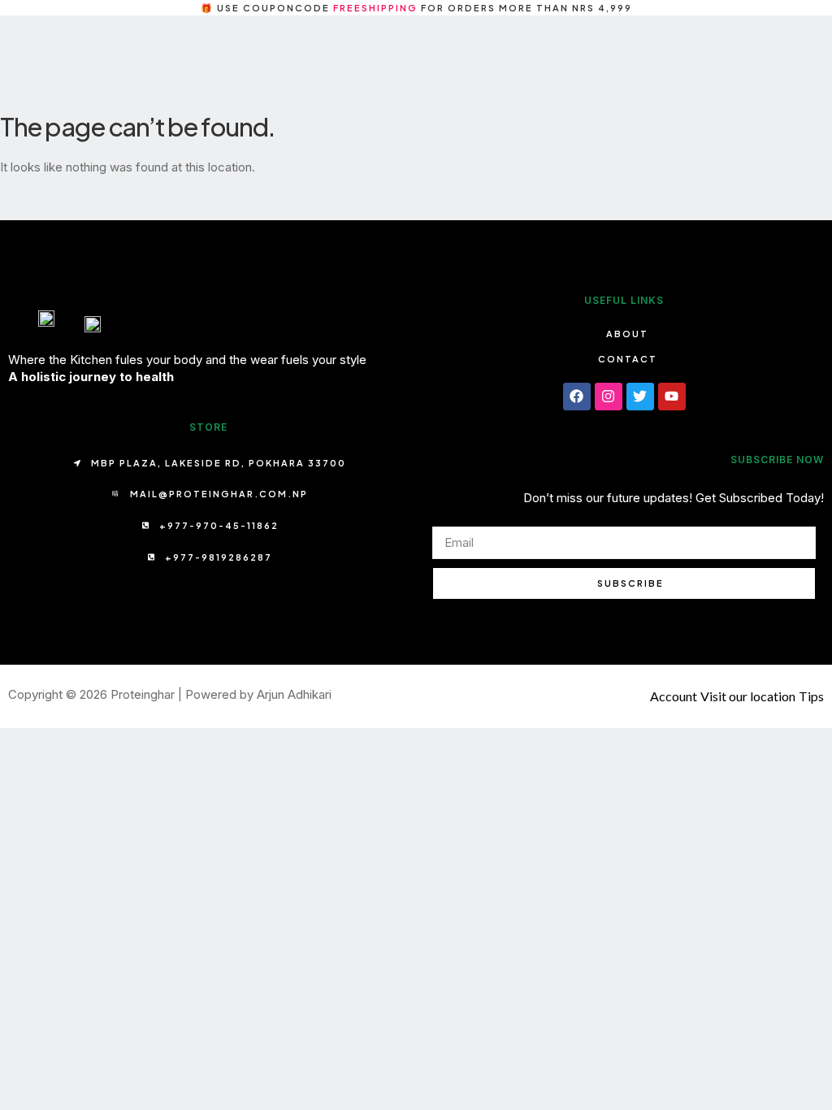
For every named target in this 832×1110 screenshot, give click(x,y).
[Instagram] (608, 396)
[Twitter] (640, 396)
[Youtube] (672, 396)
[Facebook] (577, 396)
